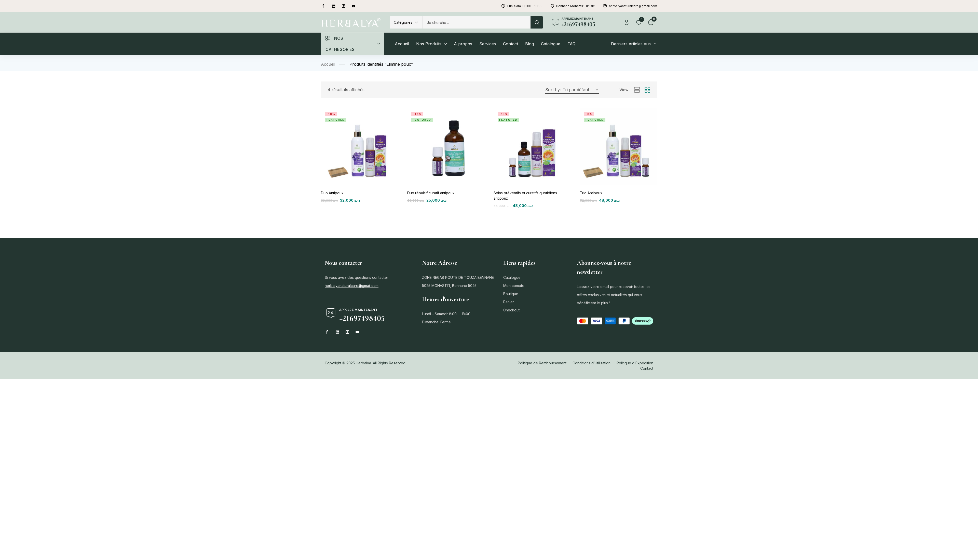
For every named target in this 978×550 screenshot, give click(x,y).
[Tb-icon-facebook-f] (323, 6)
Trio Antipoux (591, 193)
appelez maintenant (577, 18)
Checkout (511, 310)
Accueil (328, 64)
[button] (406, 22)
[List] (637, 90)
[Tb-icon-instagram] (343, 6)
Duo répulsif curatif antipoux (431, 193)
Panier (508, 302)
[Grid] (647, 90)
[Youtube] (353, 6)
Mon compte (513, 285)
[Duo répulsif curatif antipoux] (445, 146)
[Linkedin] (333, 6)
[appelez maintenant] (555, 22)
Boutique (510, 294)
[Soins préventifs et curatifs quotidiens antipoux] (532, 146)
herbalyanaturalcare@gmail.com (351, 285)
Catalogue (512, 277)
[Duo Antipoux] (359, 146)
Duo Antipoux (332, 193)
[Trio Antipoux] (618, 146)
